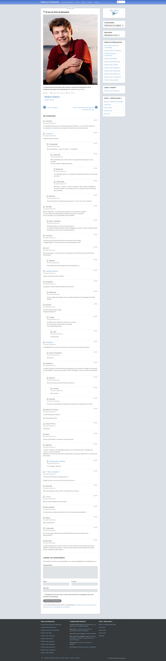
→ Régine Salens (48, 100)
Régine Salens (52, 97)
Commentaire (48, 565)
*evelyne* (49, 134)
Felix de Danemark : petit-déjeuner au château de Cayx (85, 108)
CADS (111, 658)
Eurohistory (107, 104)
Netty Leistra (108, 107)
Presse (83, 2)
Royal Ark (107, 114)
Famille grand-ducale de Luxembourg (51, 624)
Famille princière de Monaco (113, 50)
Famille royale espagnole (112, 67)
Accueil (46, 658)
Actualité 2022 (55, 93)
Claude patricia (51, 271)
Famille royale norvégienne (112, 77)
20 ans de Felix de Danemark (57, 12)
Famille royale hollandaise (112, 71)
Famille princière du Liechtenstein (50, 630)
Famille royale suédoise (111, 80)
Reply (96, 120)
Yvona (48, 497)
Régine (46, 93)
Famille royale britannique (112, 61)
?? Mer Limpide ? (52, 472)
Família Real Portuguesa (111, 91)
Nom (45, 581)
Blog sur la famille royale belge (113, 101)
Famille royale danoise (111, 64)
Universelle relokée (57, 461)
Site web (46, 588)
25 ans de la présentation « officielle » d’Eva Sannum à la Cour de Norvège (83, 638)
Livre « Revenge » (51, 107)
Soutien (89, 2)
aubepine (49, 342)
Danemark (62, 93)
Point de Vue (108, 110)
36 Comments (71, 93)
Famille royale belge (110, 58)
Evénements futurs (67, 2)
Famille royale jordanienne (112, 74)
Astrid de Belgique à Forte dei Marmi (86, 633)
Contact (77, 2)
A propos (96, 2)
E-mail (74, 581)
